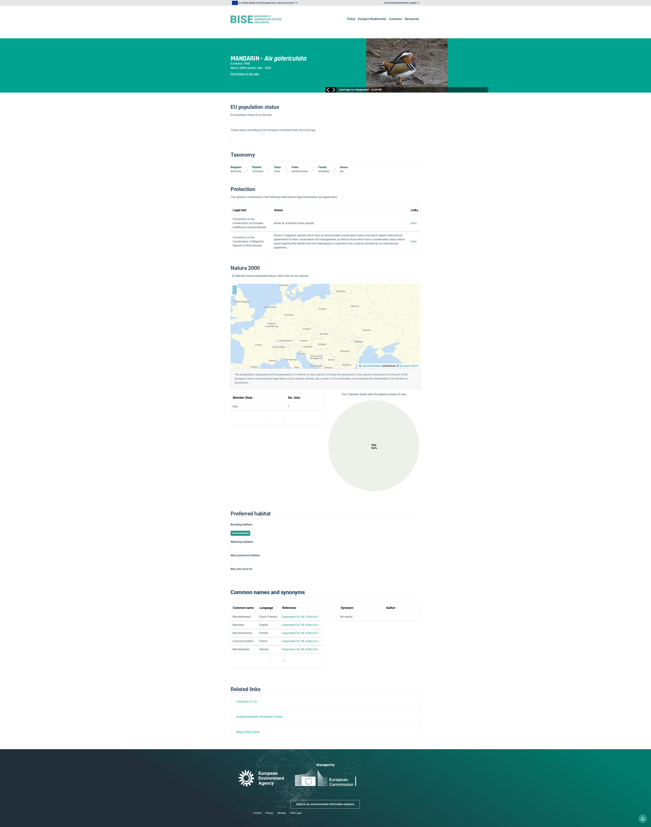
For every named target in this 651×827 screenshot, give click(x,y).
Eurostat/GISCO (409, 365)
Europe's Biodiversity (372, 19)
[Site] (261, 19)
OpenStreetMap (371, 365)
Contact (257, 813)
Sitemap (281, 813)
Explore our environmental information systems (325, 804)
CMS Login (295, 813)
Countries (395, 19)
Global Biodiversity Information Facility (259, 716)
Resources (412, 19)
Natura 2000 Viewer (248, 732)
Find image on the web (245, 74)
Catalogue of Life (246, 701)
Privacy (269, 813)
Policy (351, 19)
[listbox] (265, 3)
